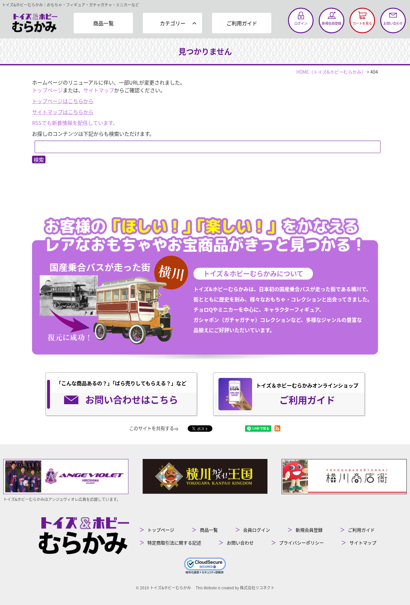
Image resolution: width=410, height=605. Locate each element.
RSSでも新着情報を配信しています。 (75, 123)
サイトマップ (98, 90)
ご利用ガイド (241, 23)
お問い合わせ (240, 542)
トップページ (47, 90)
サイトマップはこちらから (63, 112)
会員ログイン (256, 530)
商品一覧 (103, 23)
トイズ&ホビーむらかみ (170, 587)
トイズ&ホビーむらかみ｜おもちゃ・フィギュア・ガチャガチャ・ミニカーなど (70, 4)
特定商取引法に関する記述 (174, 542)
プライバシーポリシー (301, 542)
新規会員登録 (309, 530)
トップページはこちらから (63, 101)
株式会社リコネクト (257, 587)
